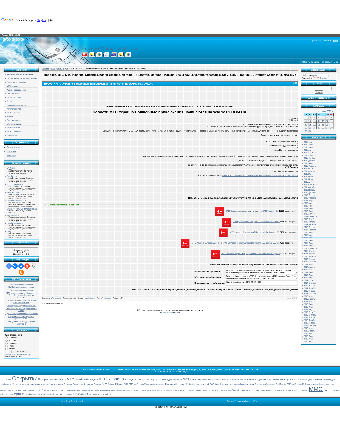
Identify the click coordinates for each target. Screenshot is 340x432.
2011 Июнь (308, 176)
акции (247, 379)
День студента (93, 394)
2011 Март (308, 169)
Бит (117, 390)
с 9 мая (38, 390)
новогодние (124, 390)
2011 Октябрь (310, 187)
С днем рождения (326, 384)
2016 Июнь (308, 336)
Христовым (276, 380)
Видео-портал (87, 390)
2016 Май (308, 333)
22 (306, 128)
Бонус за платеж (209, 380)
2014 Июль (308, 275)
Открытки (25, 378)
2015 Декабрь (310, 320)
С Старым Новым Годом (196, 390)
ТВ (324, 390)
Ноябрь (60, 68)
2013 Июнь (308, 240)
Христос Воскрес (93, 384)
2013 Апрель (309, 235)
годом (96, 390)
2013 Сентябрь (310, 248)
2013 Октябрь (310, 251)
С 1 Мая (17, 390)
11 (319, 121)
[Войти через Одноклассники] (21, 272)
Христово (148, 384)
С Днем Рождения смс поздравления (21, 314)
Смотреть (11, 151)
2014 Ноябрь (309, 286)
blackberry (30, 394)
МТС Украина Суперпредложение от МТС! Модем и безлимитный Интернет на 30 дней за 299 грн (235, 243)
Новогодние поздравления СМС (21, 305)
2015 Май (308, 301)
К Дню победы (64, 390)
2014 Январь (309, 259)
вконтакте (110, 390)
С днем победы (50, 390)
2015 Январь (309, 291)
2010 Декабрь (310, 161)
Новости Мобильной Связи (109, 48)
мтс (70, 379)
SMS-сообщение (294, 384)
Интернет (61, 379)
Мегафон (11, 215)
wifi (207, 384)
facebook (167, 390)
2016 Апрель (309, 331)
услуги (203, 384)
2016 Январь (309, 323)
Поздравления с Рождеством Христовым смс (21, 318)
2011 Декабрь (310, 192)
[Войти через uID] (9, 266)
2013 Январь (309, 227)
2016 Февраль (310, 325)
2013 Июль (308, 243)
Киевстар (11, 192)
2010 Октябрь (310, 155)
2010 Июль (308, 147)
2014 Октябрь (310, 283)
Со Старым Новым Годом (219, 390)
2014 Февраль (310, 262)
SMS (186, 379)
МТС (9, 168)
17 (314, 124)
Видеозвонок (265, 390)
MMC (296, 390)
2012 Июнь (308, 208)
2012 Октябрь (310, 219)
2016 (187, 384)
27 (327, 128)
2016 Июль (308, 339)
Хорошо (12, 340)
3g (154, 384)
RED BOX (330, 390)
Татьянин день (300, 379)
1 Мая (77, 380)
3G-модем (303, 390)
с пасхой (313, 384)
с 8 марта (289, 390)
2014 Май (308, 270)
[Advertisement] (170, 95)
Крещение (287, 379)
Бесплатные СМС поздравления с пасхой (21, 309)
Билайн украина (14, 223)
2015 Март (308, 296)
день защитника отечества (36, 384)
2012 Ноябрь (309, 222)
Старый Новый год (240, 390)
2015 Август (309, 309)
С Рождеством (178, 390)
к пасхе (10, 390)
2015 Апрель (309, 299)
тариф (82, 384)
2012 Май (308, 206)
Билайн (10, 176)
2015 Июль (308, 307)
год (258, 380)
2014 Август (309, 278)
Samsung (134, 390)
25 (319, 128)
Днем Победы (28, 390)
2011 (157, 380)
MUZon (305, 384)
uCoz (255, 401)
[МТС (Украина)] (113, 55)
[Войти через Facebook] (21, 266)
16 (67, 68)
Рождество (265, 379)
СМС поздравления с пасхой (21, 287)
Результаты (9, 354)
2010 (53, 68)
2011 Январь (309, 163)
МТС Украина (13, 184)
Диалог (3, 390)
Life (8, 231)
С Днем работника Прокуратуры (49, 394)
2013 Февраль (310, 230)
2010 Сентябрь (310, 153)
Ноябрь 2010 (325, 111)
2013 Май (308, 238)
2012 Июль (308, 211)
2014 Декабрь (310, 288)
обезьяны (194, 384)
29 (306, 131)
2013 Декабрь (310, 256)
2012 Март (308, 200)
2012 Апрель (309, 203)
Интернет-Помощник (165, 384)
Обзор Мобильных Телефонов (20, 209)
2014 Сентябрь (310, 280)
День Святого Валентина (319, 380)
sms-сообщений (239, 384)
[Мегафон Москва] (128, 55)
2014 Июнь (308, 272)
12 (323, 121)
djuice (222, 384)
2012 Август (309, 214)
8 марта (53, 384)
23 (310, 128)
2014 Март (308, 264)
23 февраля (18, 384)
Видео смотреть (14, 147)
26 (323, 128)
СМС (2, 379)
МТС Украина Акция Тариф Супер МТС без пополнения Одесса (250, 253)
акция (60, 384)
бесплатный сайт (242, 401)
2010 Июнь (308, 145)
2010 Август (309, 150)
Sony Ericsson (116, 384)
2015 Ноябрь (309, 317)
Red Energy (281, 384)
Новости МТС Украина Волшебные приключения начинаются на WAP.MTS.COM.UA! (260, 175)
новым (103, 390)
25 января (179, 384)
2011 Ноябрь (309, 190)
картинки (19, 393)
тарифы (250, 384)
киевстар (150, 379)
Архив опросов (23, 354)
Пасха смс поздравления (21, 290)
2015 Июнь (308, 304)
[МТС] (84, 55)
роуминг (164, 379)
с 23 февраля (278, 390)
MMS (106, 384)
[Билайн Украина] (121, 55)
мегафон (195, 379)
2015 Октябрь (310, 315)
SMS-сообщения (136, 384)
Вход (336, 62)
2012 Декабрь (310, 224)
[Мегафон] (99, 55)
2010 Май (308, 142)
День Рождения (175, 380)
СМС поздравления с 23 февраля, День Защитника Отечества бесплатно (21, 295)
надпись (68, 394)
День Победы (138, 379)
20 (327, 124)
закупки (94, 379)
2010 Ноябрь (309, 158)
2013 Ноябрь (309, 254)
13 (327, 121)
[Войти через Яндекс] (27, 266)
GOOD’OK (214, 384)
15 (306, 124)
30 (310, 131)
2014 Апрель (309, 267)
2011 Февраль (310, 166)
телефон (233, 379)
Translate (324, 78)
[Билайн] (92, 55)
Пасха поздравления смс (21, 284)
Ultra (337, 390)
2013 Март (308, 232)
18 (319, 124)
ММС (316, 389)
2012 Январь (309, 195)
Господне (255, 390)
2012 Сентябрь (310, 216)
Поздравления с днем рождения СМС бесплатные (21, 301)
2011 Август (309, 182)
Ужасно (12, 349)
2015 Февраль (310, 293)
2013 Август (309, 246)
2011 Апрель (309, 171)
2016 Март (308, 328)
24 (314, 128)
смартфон (75, 390)
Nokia (240, 380)
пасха (9, 379)
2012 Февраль (310, 198)
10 (314, 121)
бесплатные (222, 380)
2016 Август (309, 341)
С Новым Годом (71, 384)
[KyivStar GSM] (106, 55)
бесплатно (79, 394)
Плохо (11, 346)
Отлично (12, 337)
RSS (336, 41)
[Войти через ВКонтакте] (15, 266)
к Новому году (6, 394)
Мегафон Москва (14, 201)
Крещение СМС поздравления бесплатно (21, 323)
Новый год (107, 394)
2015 (125, 384)
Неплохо (12, 343)
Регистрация (326, 62)
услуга (228, 384)
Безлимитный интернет (265, 384)
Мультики (11, 156)
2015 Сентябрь (310, 312)
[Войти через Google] (33, 266)
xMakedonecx (90, 298)
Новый (253, 380)
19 (323, 124)
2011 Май (308, 174)
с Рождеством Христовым (150, 390)
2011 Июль (308, 179)
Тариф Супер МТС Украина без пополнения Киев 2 (256, 222)
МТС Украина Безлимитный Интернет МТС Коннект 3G (254, 232)
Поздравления (47, 379)
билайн (84, 379)
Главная (45, 68)
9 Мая (127, 379)
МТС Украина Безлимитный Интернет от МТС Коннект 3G (252, 211)
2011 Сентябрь (310, 184)
